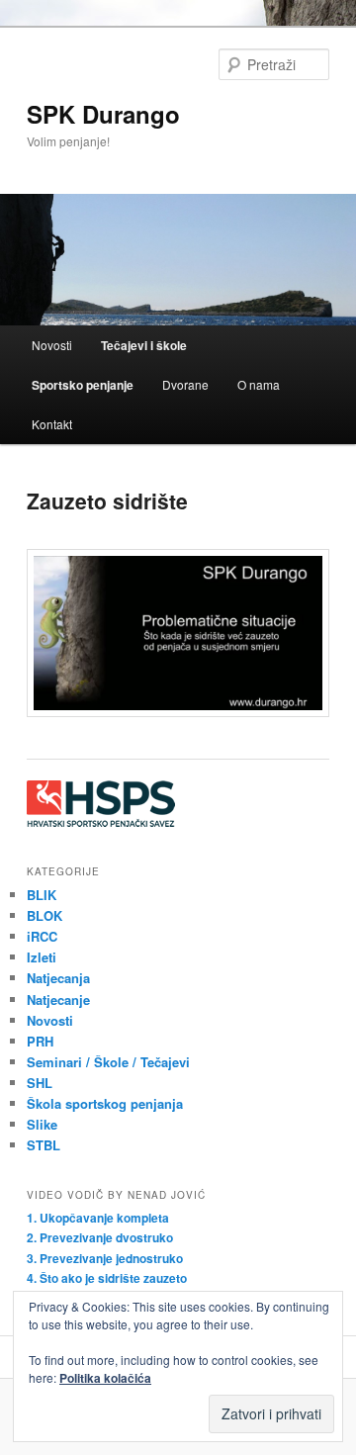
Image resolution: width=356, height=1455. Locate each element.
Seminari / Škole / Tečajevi (108, 1061)
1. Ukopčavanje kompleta (98, 1218)
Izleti (41, 957)
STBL (43, 1145)
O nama (258, 384)
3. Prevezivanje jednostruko (105, 1258)
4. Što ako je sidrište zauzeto (107, 1278)
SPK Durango (103, 114)
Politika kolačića (105, 1378)
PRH (40, 1041)
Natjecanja (58, 977)
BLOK (44, 915)
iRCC (42, 936)
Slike (42, 1124)
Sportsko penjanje (83, 385)
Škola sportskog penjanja (105, 1103)
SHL (39, 1082)
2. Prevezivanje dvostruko (100, 1237)
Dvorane (185, 384)
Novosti (52, 344)
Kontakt (52, 423)
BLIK (41, 894)
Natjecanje (58, 999)
